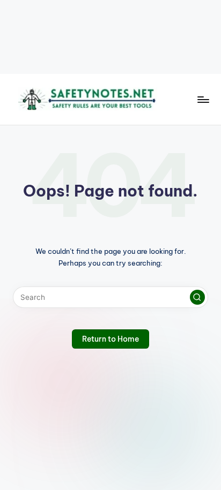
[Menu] (202, 99)
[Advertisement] (110, 37)
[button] (197, 297)
